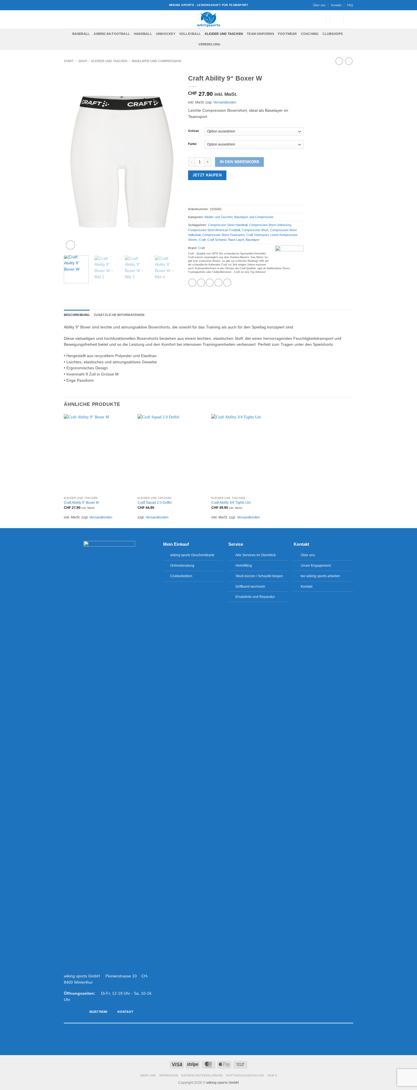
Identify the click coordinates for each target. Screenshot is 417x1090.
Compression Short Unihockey (270, 225)
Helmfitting (243, 566)
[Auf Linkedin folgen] (223, 1039)
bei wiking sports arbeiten (320, 576)
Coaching (310, 33)
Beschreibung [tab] (77, 315)
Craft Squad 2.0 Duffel (155, 503)
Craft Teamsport (257, 235)
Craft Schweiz (217, 239)
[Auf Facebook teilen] (192, 283)
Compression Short (255, 230)
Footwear (287, 33)
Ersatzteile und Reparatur (255, 597)
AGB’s (272, 1075)
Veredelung (209, 44)
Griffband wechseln (250, 587)
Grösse (193, 130)
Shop (82, 61)
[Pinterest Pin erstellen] (218, 283)
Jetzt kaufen (207, 175)
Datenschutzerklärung (202, 1075)
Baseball (81, 33)
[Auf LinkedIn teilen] (227, 283)
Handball (143, 33)
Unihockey (165, 33)
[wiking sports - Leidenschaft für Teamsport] (208, 19)
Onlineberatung (182, 566)
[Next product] (339, 61)
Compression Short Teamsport (223, 235)
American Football (112, 33)
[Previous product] (348, 61)
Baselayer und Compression (156, 61)
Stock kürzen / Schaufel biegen (259, 576)
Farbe (192, 144)
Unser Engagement (316, 566)
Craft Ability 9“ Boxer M (81, 503)
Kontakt (336, 5)
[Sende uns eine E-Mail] (211, 1039)
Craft (202, 239)
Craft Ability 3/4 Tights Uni (231, 503)
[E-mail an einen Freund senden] (210, 283)
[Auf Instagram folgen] (200, 1039)
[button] (318, 19)
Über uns (319, 5)
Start (69, 61)
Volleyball (190, 33)
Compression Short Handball (227, 225)
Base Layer (236, 239)
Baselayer (253, 239)
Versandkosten (224, 102)
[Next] (170, 161)
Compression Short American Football (214, 230)
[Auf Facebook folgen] (194, 1039)
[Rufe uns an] (217, 1039)
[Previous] (73, 161)
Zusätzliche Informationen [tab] (119, 315)
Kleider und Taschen (224, 33)
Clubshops (333, 33)
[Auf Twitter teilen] (201, 283)
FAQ (350, 5)
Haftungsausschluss (245, 1075)
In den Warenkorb (239, 162)
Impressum (168, 1075)
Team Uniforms (260, 33)
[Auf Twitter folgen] (206, 1039)
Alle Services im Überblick (255, 555)
